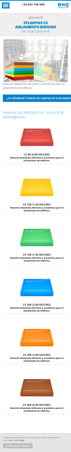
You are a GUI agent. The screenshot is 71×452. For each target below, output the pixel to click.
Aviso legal (19, 440)
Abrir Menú (5, 5)
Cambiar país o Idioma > (17, 445)
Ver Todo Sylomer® (35, 31)
